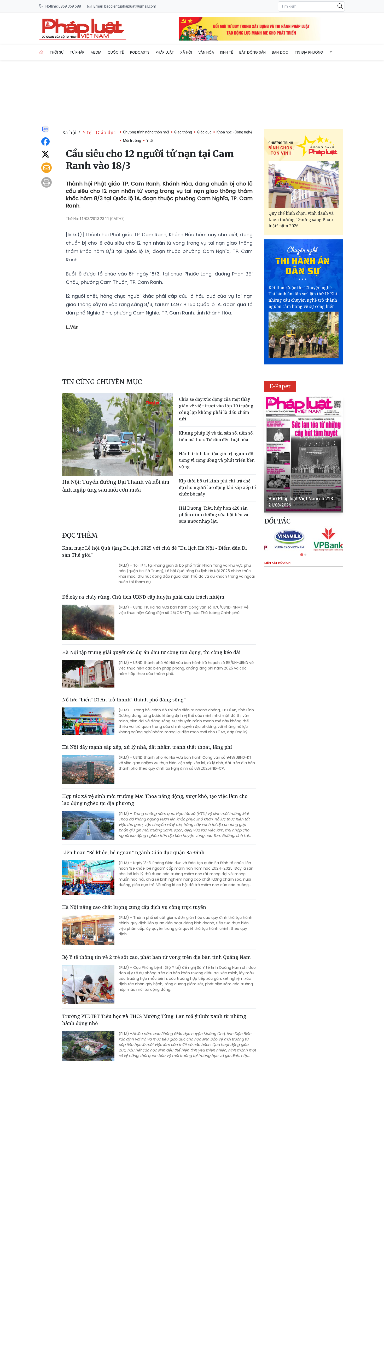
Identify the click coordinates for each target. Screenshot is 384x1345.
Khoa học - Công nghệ (234, 132)
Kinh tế (226, 52)
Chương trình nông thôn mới (146, 132)
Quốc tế (116, 52)
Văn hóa (206, 52)
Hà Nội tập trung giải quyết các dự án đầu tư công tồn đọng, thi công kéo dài (151, 652)
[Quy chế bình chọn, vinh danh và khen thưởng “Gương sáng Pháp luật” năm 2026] (304, 184)
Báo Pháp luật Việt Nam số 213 (301, 498)
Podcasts (139, 52)
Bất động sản (252, 52)
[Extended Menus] (331, 51)
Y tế (149, 140)
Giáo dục (204, 132)
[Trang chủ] (41, 52)
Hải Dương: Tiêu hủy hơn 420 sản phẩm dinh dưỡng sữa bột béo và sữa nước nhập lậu (213, 514)
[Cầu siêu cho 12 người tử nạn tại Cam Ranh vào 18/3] (82, 29)
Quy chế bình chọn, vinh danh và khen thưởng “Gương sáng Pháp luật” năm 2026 (301, 219)
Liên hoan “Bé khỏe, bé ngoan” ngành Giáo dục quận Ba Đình (133, 852)
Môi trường (132, 140)
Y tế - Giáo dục (99, 132)
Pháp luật (165, 52)
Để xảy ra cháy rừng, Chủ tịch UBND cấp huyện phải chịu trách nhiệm (143, 597)
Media (96, 52)
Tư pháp (77, 52)
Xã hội (186, 52)
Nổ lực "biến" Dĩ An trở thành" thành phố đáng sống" (124, 699)
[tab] (301, 554)
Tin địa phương (309, 52)
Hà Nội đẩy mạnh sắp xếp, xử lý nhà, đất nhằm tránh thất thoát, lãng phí (147, 747)
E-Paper (280, 386)
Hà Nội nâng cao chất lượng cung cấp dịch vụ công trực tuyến (134, 907)
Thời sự (56, 52)
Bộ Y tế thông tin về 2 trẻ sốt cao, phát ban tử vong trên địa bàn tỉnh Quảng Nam (156, 957)
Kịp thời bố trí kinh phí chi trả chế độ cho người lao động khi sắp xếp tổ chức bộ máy (217, 487)
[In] (46, 182)
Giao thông (183, 132)
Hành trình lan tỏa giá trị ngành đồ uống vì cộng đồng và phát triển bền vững (217, 460)
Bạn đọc (280, 52)
